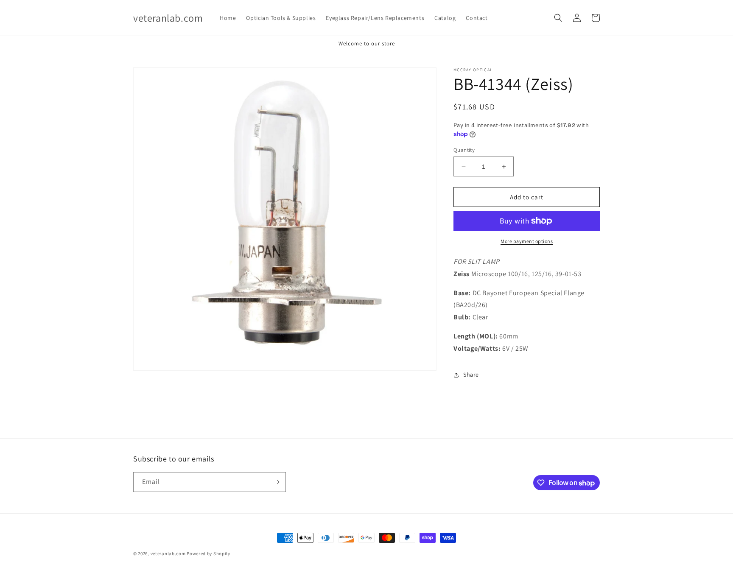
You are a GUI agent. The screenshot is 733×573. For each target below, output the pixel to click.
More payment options (527, 241)
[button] (558, 17)
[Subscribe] (276, 482)
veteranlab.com (168, 553)
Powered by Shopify (208, 553)
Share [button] (471, 374)
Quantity (464, 150)
